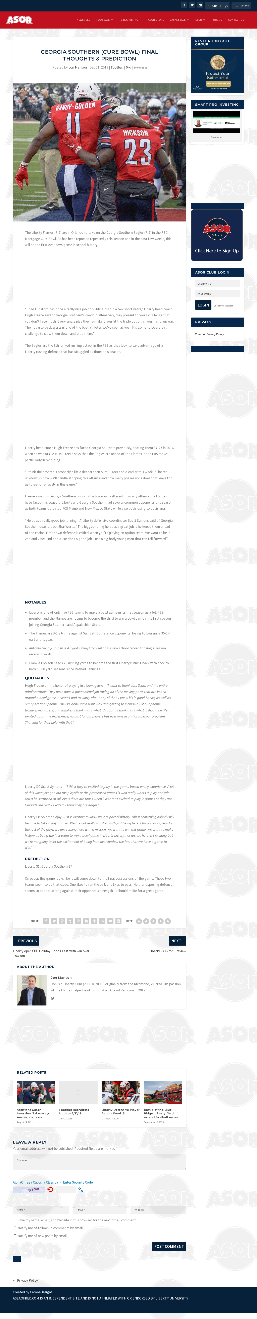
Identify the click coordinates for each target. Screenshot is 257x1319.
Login (203, 305)
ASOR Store (156, 20)
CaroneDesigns (41, 1292)
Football (103, 20)
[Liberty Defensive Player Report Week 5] (121, 1092)
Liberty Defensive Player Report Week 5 (121, 1111)
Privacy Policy (27, 1280)
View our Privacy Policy (209, 334)
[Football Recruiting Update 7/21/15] (78, 1092)
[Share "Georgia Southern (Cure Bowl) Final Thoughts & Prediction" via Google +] (62, 921)
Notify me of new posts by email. (42, 1235)
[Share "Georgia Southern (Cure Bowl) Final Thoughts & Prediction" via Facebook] (46, 921)
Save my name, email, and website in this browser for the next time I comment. (77, 1220)
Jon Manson (77, 67)
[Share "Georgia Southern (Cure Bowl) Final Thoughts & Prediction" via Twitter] (54, 921)
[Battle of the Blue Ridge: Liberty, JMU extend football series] (163, 1092)
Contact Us (236, 20)
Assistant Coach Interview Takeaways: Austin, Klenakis (33, 1113)
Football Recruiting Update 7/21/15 (74, 1111)
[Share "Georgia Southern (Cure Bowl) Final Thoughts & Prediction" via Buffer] (94, 921)
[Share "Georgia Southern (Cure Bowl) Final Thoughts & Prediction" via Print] (118, 921)
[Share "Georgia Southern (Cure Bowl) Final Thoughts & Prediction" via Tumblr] (70, 921)
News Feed (83, 20)
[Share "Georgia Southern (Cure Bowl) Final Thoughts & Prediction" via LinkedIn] (86, 921)
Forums (217, 20)
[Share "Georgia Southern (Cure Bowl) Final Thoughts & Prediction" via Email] (110, 921)
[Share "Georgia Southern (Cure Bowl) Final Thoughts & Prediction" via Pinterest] (78, 921)
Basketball (178, 20)
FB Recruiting (128, 20)
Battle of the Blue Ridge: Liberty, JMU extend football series (161, 1113)
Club (198, 20)
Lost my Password (224, 305)
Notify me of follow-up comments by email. (51, 1228)
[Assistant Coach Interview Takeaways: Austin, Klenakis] (36, 1092)
